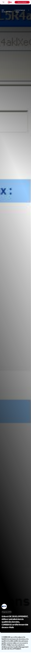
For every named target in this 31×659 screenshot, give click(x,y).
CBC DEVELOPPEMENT (7, 10)
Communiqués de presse (20, 10)
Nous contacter (22, 2)
